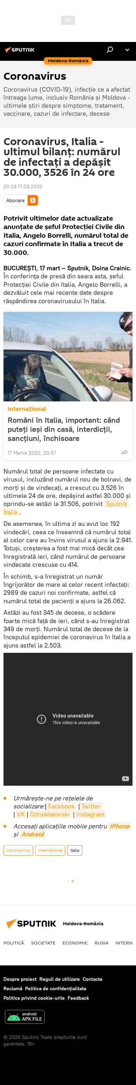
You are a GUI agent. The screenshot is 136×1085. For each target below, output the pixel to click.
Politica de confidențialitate (55, 988)
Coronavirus (18, 850)
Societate (43, 943)
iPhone (119, 826)
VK (21, 814)
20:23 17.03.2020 (23, 186)
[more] (124, 452)
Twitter (91, 806)
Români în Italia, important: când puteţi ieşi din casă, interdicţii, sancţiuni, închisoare (64, 429)
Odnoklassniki (49, 814)
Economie (75, 943)
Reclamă (12, 988)
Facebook (61, 806)
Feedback (78, 998)
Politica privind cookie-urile (34, 998)
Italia (74, 850)
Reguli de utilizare (59, 979)
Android (32, 834)
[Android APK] (24, 1018)
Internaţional (27, 409)
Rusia (101, 943)
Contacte (93, 979)
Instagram (90, 814)
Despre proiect (20, 979)
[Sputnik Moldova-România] (20, 52)
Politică (13, 943)
